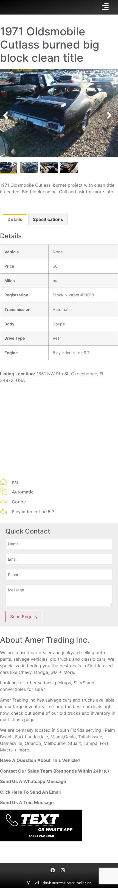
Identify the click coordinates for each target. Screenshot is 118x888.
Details (14, 219)
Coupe (59, 324)
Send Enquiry (24, 616)
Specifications (48, 219)
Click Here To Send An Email (30, 792)
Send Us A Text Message (27, 802)
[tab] (15, 219)
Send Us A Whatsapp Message (33, 781)
